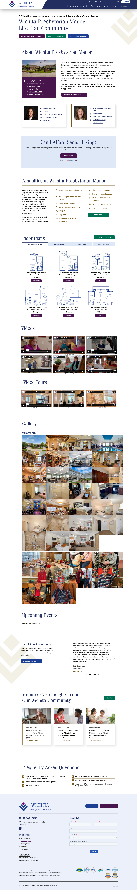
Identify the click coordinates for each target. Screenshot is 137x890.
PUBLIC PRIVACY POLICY (25, 854)
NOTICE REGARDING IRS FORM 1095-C (29, 860)
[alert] (68, 623)
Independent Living (36, 83)
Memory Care (34, 89)
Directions (22, 824)
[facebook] (20, 828)
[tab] (35, 244)
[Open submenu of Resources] (128, 6)
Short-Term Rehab (36, 94)
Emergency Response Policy (27, 859)
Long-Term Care (35, 92)
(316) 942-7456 (28, 818)
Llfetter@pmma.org (50, 117)
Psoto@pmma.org (99, 120)
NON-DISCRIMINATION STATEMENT (28, 857)
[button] (86, 674)
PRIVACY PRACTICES (24, 856)
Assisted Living (34, 86)
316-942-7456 (48, 120)
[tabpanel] (68, 282)
